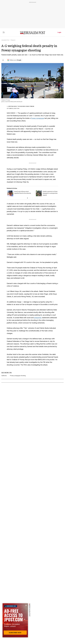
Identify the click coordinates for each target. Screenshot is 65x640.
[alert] (15, 620)
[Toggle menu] (3, 32)
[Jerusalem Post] (32, 33)
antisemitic (38, 318)
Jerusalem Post (5, 40)
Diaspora (13, 40)
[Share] (3, 60)
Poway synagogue (37, 118)
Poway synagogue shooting (18, 375)
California (4, 375)
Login (59, 32)
